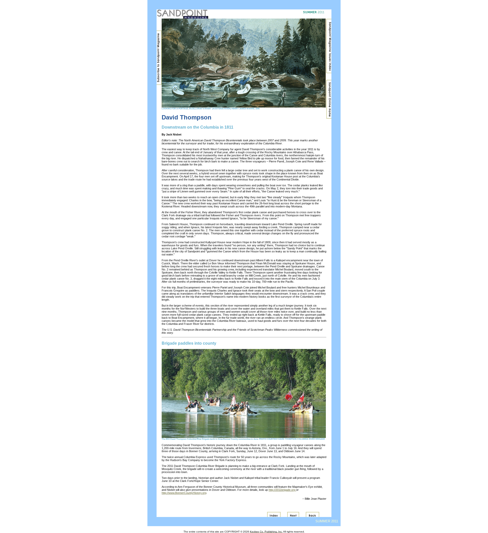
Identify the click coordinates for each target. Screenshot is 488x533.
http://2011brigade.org (282, 489)
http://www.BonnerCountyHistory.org (184, 492)
